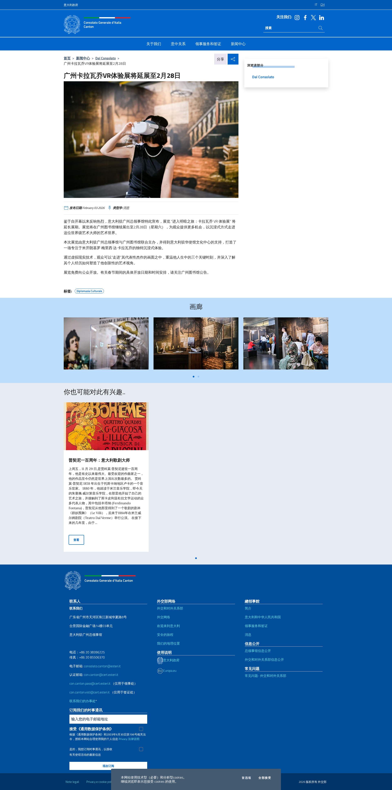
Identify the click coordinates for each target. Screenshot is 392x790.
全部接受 (264, 777)
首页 (67, 58)
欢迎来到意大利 (168, 625)
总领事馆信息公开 (258, 650)
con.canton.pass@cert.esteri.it (89, 683)
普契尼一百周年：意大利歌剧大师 (99, 460)
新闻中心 (83, 58)
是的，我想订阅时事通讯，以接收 (90, 749)
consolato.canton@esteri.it (102, 666)
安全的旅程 (165, 634)
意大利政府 (71, 5)
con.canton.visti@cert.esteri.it (89, 692)
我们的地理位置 (168, 643)
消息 (248, 634)
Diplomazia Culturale (89, 290)
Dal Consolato (105, 58)
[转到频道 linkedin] (320, 17)
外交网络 (163, 617)
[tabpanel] (106, 345)
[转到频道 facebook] (304, 17)
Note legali (72, 781)
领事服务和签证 (256, 625)
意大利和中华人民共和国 (263, 617)
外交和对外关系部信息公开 (264, 659)
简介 (248, 608)
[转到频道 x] (312, 17)
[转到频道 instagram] (296, 17)
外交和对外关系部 (170, 608)
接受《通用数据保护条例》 (91, 729)
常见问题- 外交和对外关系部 (265, 675)
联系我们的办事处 (82, 701)
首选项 (246, 777)
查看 (79, 539)
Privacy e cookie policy (100, 781)
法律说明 (133, 739)
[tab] (193, 376)
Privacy (123, 739)
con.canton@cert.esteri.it (101, 674)
